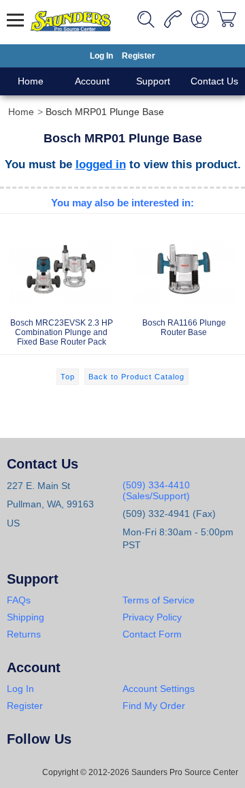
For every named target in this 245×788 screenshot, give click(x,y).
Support (153, 81)
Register (138, 56)
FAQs (19, 600)
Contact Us (214, 81)
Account (92, 81)
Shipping (25, 617)
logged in (101, 164)
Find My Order (153, 705)
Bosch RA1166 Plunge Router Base (184, 327)
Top (68, 377)
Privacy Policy (152, 617)
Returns (24, 634)
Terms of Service (158, 600)
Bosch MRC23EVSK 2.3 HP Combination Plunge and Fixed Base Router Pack (61, 332)
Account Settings (158, 688)
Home (31, 81)
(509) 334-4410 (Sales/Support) (156, 490)
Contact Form (152, 634)
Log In (101, 56)
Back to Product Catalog (136, 377)
